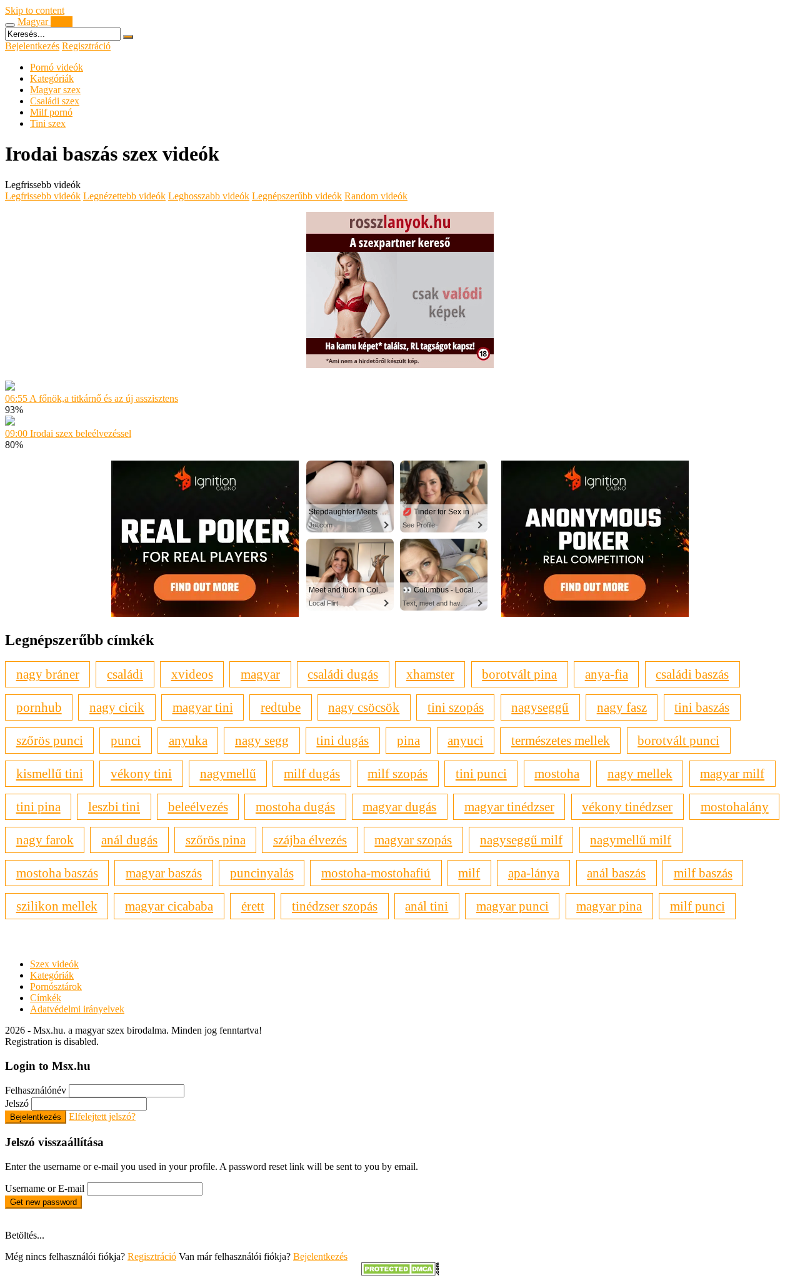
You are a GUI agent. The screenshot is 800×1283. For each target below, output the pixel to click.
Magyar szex (55, 89)
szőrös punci (49, 740)
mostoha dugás (295, 806)
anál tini (426, 906)
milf (469, 873)
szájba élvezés (310, 839)
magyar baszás (164, 873)
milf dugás (312, 773)
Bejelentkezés (32, 46)
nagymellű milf (630, 839)
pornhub (39, 707)
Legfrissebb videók (43, 196)
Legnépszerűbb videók (297, 196)
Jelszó (17, 1103)
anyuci (465, 740)
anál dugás (129, 839)
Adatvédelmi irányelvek (77, 1009)
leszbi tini (114, 806)
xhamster (430, 674)
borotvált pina (519, 674)
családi (125, 674)
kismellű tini (49, 773)
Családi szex (54, 101)
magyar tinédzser (509, 806)
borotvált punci (678, 740)
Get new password (43, 1202)
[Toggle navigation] (10, 25)
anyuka (188, 740)
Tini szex (48, 123)
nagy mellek (640, 773)
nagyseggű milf (521, 839)
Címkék (45, 997)
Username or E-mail (44, 1188)
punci (126, 740)
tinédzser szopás (335, 906)
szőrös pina (216, 839)
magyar (260, 674)
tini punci (481, 773)
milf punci (697, 906)
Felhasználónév (35, 1090)
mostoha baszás (57, 873)
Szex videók (54, 964)
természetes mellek (560, 740)
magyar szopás (413, 839)
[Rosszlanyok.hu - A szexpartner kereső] (400, 364)
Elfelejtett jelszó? (102, 1116)
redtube (281, 707)
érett (252, 906)
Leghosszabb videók (208, 196)
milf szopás (398, 773)
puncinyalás (262, 873)
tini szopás (456, 707)
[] (128, 37)
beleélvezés (198, 806)
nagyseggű (540, 707)
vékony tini (141, 773)
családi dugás (343, 674)
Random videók (376, 196)
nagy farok (45, 839)
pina (408, 740)
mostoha (556, 773)
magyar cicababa (169, 906)
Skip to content (34, 10)
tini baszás (701, 707)
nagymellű (228, 773)
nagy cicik (116, 707)
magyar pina (609, 906)
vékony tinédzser (627, 806)
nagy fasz (622, 707)
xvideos (192, 674)
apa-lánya (533, 873)
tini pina (38, 806)
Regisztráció (86, 46)
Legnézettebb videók (124, 196)
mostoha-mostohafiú (376, 873)
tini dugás (342, 740)
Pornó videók (56, 67)
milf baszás (703, 873)
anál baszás (616, 873)
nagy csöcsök (363, 707)
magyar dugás (399, 806)
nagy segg (262, 740)
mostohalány (735, 806)
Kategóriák (52, 78)
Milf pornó (51, 112)
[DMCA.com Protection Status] (400, 1272)
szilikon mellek (57, 906)
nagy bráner (47, 674)
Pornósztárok (56, 986)
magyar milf (732, 773)
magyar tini (202, 707)
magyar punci (512, 906)
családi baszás (692, 674)
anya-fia (606, 674)
